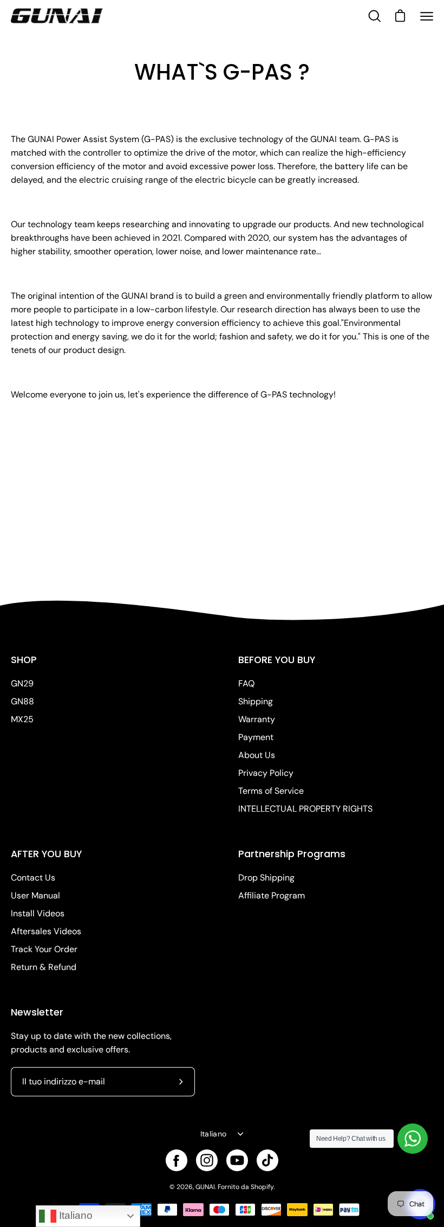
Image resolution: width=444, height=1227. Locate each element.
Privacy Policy (265, 773)
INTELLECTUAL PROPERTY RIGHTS (305, 808)
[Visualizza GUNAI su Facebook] (176, 1160)
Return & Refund (43, 967)
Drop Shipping (266, 877)
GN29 (22, 683)
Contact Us (33, 877)
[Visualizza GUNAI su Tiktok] (267, 1160)
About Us (256, 755)
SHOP (24, 660)
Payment (255, 737)
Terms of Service (271, 790)
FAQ (246, 683)
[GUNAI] (57, 16)
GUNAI (205, 1187)
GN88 (22, 701)
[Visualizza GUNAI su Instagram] (207, 1160)
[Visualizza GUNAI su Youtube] (237, 1160)
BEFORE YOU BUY (276, 660)
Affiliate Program (271, 895)
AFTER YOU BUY (46, 854)
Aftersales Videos (46, 931)
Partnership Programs (291, 854)
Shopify (262, 1187)
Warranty (256, 719)
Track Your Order (44, 949)
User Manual (35, 895)
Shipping (255, 701)
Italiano (213, 1134)
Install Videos (37, 913)
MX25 (22, 719)
